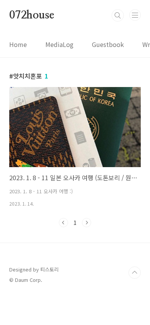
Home (18, 44)
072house (31, 15)
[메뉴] (135, 15)
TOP (134, 272)
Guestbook (108, 44)
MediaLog (59, 44)
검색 (117, 15)
